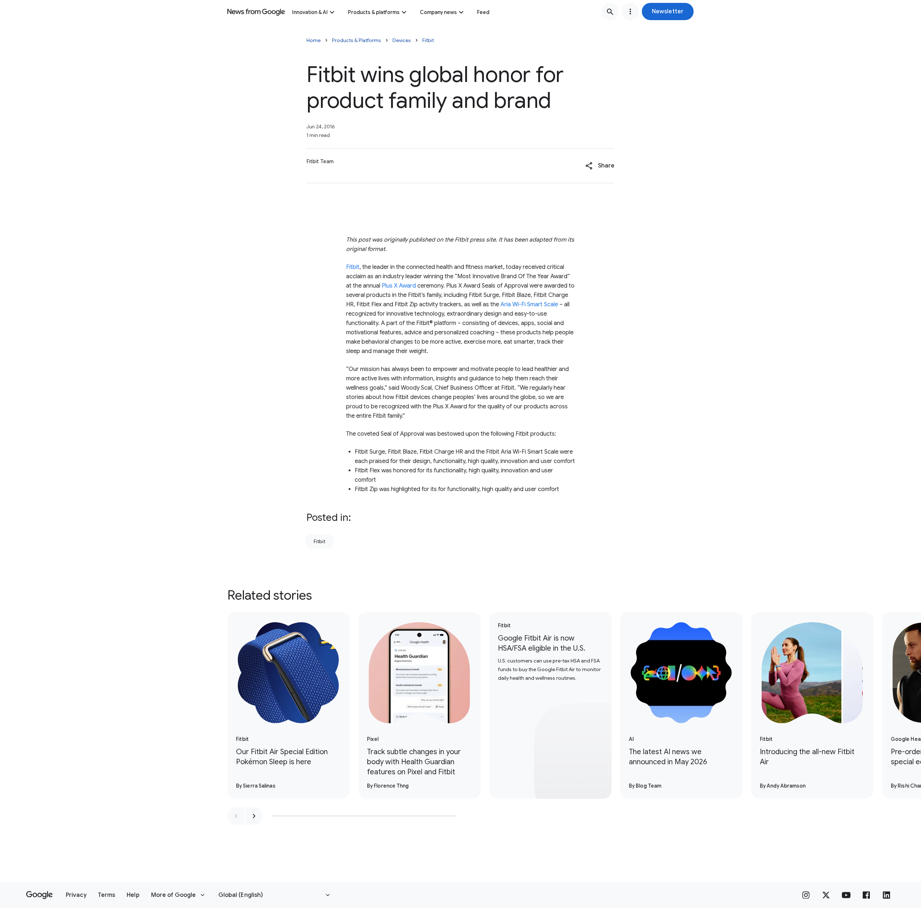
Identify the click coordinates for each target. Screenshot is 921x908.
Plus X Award (399, 285)
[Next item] (254, 816)
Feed (483, 12)
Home (314, 40)
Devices (402, 40)
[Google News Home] (256, 11)
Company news (438, 12)
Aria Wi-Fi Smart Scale (529, 304)
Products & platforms (374, 12)
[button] (668, 11)
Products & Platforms (356, 40)
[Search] (610, 11)
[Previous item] (236, 816)
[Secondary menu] (630, 11)
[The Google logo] (39, 895)
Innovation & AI (310, 12)
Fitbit (428, 40)
